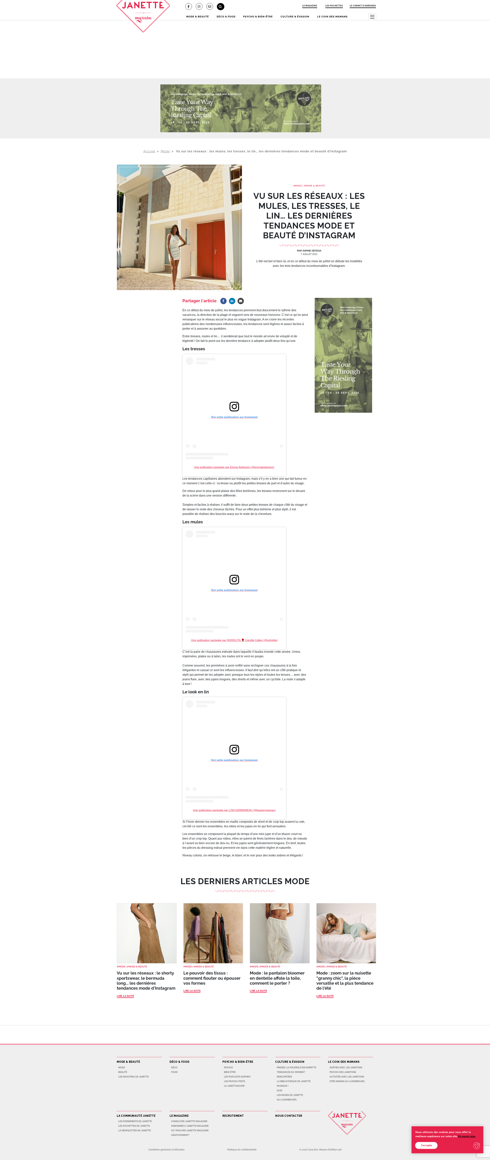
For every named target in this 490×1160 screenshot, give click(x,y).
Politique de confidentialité (241, 1149)
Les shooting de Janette (133, 1076)
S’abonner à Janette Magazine (190, 1126)
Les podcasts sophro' (237, 1076)
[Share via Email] (241, 301)
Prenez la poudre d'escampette (296, 1067)
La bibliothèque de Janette (294, 1081)
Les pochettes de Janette (134, 1126)
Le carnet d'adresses (363, 5)
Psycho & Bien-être (258, 16)
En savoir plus (466, 1136)
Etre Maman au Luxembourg (347, 1081)
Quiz (279, 1090)
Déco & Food (226, 16)
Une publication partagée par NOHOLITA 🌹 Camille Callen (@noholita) (234, 640)
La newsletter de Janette (134, 1130)
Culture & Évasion (295, 16)
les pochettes (334, 5)
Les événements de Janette (135, 1121)
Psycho (228, 1067)
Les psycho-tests (234, 1081)
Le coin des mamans (332, 16)
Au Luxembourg (287, 1099)
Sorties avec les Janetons (346, 1067)
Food (174, 1072)
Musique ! (282, 1086)
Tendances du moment (291, 1072)
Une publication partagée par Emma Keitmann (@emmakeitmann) (234, 467)
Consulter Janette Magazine (189, 1121)
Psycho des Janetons (343, 1072)
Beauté (122, 1072)
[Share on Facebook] (223, 301)
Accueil (149, 151)
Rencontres (284, 1076)
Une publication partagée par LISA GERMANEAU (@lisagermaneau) (234, 810)
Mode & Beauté (197, 16)
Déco (174, 1067)
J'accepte (426, 1145)
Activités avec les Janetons (347, 1076)
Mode (165, 151)
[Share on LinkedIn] (232, 301)
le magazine (309, 5)
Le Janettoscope (234, 1086)
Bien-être (230, 1072)
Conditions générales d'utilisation (166, 1149)
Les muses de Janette (290, 1095)
